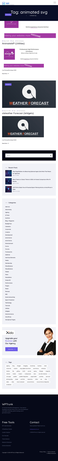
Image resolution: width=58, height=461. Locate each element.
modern (20, 373)
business (40, 365)
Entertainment (9, 243)
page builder (34, 376)
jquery (35, 371)
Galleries (7, 254)
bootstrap (32, 365)
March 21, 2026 (16, 191)
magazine (48, 371)
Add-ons (7, 206)
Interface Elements (10, 257)
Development (8, 235)
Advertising (8, 209)
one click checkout (42, 373)
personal (48, 376)
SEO (6, 294)
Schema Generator (6, 445)
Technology (8, 302)
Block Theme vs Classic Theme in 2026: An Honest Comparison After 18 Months (31, 180)
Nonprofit (8, 280)
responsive (30, 379)
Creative (7, 232)
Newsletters (8, 277)
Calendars (8, 226)
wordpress (8, 384)
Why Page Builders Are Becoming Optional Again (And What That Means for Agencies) (32, 172)
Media (7, 260)
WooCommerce (9, 314)
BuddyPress (8, 223)
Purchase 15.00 (12, 140)
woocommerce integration (43, 382)
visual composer (20, 382)
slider (7, 382)
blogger (19, 365)
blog (13, 365)
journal (29, 371)
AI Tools (7, 215)
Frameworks (8, 252)
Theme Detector (6, 439)
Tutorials (7, 305)
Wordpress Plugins (10, 319)
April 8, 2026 (16, 183)
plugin (16, 379)
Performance (8, 283)
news (35, 373)
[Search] (51, 155)
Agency (7, 212)
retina (36, 379)
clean (45, 365)
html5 (23, 371)
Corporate (8, 229)
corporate (8, 368)
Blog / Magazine (9, 221)
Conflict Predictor (6, 432)
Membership (8, 263)
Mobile (7, 271)
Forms (7, 246)
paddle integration (23, 376)
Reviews (7, 291)
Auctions (7, 218)
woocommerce (30, 382)
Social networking (10, 297)
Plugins (7, 286)
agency (8, 365)
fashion (8, 371)
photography (9, 379)
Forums (7, 249)
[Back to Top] (55, 458)
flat (13, 371)
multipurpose (28, 373)
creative (15, 368)
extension (43, 368)
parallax (41, 376)
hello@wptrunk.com (34, 429)
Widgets (8, 84)
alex (13, 41)
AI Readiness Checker (7, 429)
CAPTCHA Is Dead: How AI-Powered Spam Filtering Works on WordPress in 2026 (32, 188)
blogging (25, 365)
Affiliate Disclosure (51, 453)
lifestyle (41, 371)
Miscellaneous (9, 266)
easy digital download (25, 368)
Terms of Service (51, 451)
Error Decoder (5, 435)
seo (41, 379)
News (6, 274)
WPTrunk (13, 452)
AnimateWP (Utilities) (13, 43)
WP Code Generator (6, 425)
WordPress (8, 317)
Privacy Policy (43, 451)
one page (8, 376)
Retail (6, 288)
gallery (18, 371)
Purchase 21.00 (12, 70)
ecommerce (36, 368)
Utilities (8, 14)
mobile (14, 373)
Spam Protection (9, 300)
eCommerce (8, 237)
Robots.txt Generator (7, 442)
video (12, 382)
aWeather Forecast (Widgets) (18, 113)
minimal (8, 373)
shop (46, 379)
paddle (15, 376)
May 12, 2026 (16, 175)
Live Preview (5, 70)
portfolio (23, 379)
